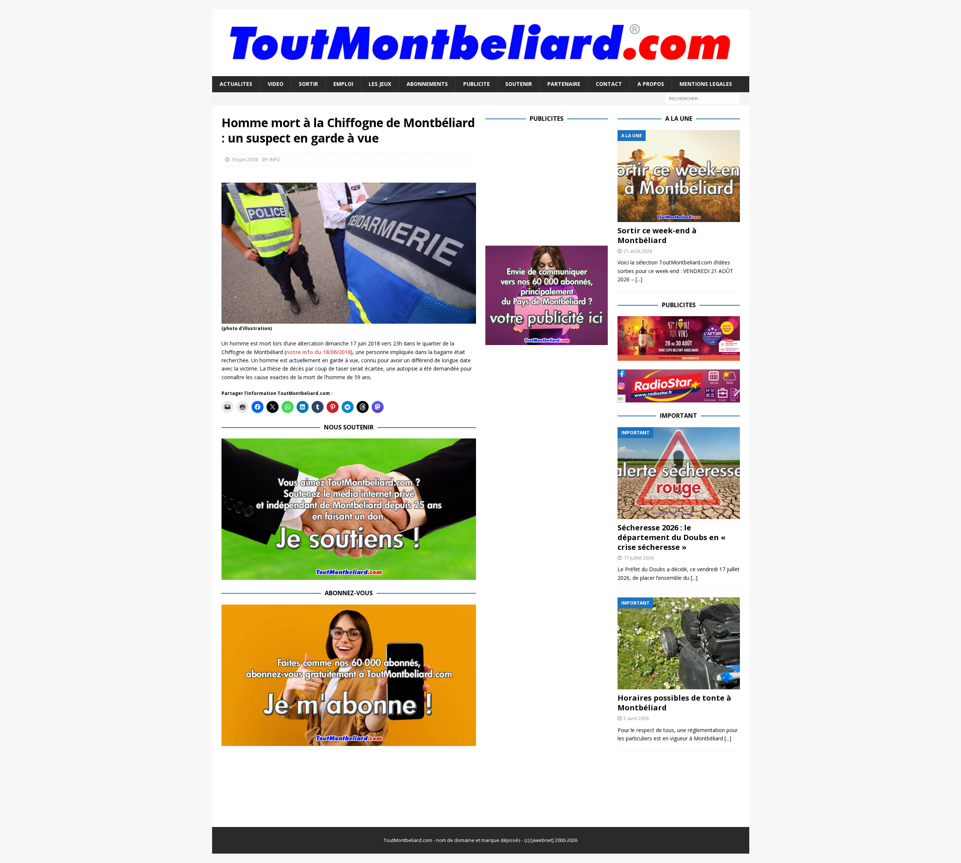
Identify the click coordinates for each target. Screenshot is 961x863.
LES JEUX (380, 83)
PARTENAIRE (563, 83)
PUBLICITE (476, 83)
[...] (639, 279)
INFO (275, 159)
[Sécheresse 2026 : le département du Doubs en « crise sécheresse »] (679, 473)
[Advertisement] (548, 182)
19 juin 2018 (244, 159)
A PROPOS (650, 83)
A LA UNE (678, 118)
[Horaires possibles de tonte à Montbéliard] (679, 643)
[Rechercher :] (702, 98)
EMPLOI (343, 83)
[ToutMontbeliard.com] (480, 71)
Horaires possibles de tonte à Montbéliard (674, 703)
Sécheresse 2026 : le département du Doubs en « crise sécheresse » (672, 537)
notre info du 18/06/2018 (318, 352)
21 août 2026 (638, 251)
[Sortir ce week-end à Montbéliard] (679, 176)
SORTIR (308, 83)
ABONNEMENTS (427, 83)
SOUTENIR (518, 83)
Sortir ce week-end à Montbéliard (657, 235)
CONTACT (609, 83)
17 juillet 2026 (639, 557)
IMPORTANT (678, 415)
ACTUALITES (236, 83)
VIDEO (275, 83)
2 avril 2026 (636, 718)
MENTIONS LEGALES (705, 83)
